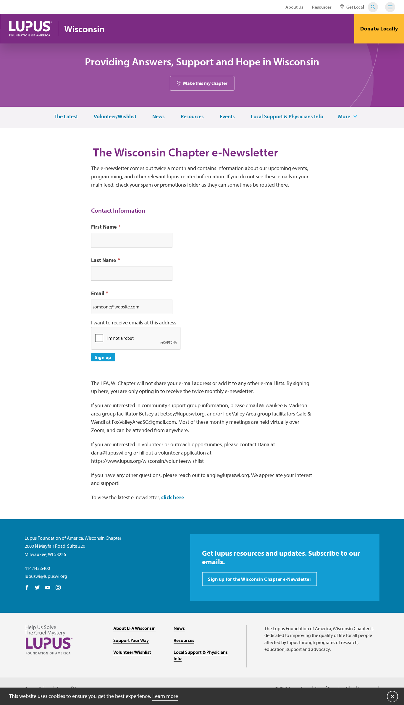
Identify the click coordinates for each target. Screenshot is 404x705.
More (344, 116)
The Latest (66, 117)
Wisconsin (84, 28)
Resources (322, 7)
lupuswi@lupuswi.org (46, 576)
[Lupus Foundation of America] (30, 28)
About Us (294, 7)
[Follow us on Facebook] (27, 588)
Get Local (354, 7)
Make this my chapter (205, 83)
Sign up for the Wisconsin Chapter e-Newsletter (259, 579)
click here (172, 497)
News (158, 117)
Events (227, 117)
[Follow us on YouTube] (47, 588)
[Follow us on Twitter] (37, 588)
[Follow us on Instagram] (58, 588)
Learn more (165, 696)
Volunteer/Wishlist (115, 117)
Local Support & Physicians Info (287, 117)
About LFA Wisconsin (134, 628)
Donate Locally (379, 28)
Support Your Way (131, 640)
